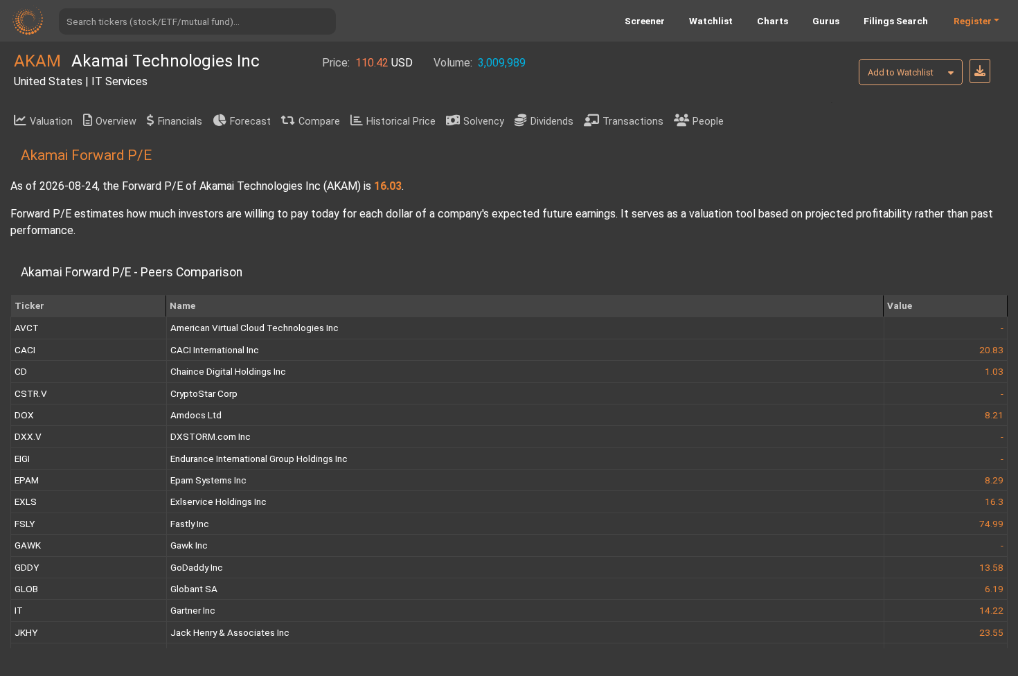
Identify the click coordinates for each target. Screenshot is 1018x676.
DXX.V (28, 436)
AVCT (27, 327)
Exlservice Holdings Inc (218, 501)
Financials (180, 121)
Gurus (825, 20)
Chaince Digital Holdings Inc (228, 371)
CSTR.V (31, 393)
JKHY (26, 632)
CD (21, 371)
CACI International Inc (214, 349)
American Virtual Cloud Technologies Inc (254, 327)
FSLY (25, 523)
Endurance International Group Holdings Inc (259, 458)
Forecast (250, 121)
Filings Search (896, 20)
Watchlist (711, 20)
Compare (319, 121)
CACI (25, 349)
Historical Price (401, 121)
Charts (772, 20)
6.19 (994, 588)
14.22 (991, 610)
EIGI (22, 458)
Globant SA (193, 588)
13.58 (991, 567)
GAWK (28, 545)
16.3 (994, 501)
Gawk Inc (189, 545)
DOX (24, 414)
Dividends (551, 121)
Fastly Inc (189, 523)
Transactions (632, 121)
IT (19, 610)
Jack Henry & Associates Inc (229, 632)
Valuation (51, 121)
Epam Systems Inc (208, 480)
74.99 (991, 523)
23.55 (991, 632)
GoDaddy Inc (196, 567)
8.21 (994, 414)
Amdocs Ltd (196, 414)
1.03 (994, 371)
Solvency (483, 121)
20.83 (991, 349)
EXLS (26, 501)
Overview (116, 121)
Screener (645, 20)
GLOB (26, 588)
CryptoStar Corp (204, 393)
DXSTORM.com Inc (210, 436)
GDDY (27, 567)
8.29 (994, 480)
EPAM (27, 480)
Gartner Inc (192, 610)
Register (973, 20)
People (708, 121)
